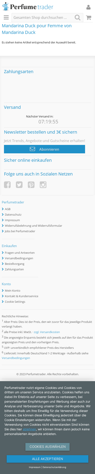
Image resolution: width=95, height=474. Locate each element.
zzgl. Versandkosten (47, 332)
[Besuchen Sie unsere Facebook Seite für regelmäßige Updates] (7, 185)
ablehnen (29, 429)
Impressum (12, 220)
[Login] (88, 7)
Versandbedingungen (19, 258)
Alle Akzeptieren (47, 459)
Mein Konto (12, 291)
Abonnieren (48, 149)
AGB (7, 209)
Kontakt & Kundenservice (21, 296)
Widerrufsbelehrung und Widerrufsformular (33, 226)
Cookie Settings (15, 302)
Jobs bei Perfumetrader (20, 231)
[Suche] (77, 17)
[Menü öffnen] (6, 17)
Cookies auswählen (48, 447)
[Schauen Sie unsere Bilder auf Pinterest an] (31, 185)
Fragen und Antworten (20, 253)
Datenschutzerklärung (54, 467)
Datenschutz (13, 215)
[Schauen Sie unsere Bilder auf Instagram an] (43, 185)
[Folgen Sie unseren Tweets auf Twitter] (19, 185)
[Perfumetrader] (27, 6)
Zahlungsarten (14, 269)
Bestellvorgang (14, 264)
